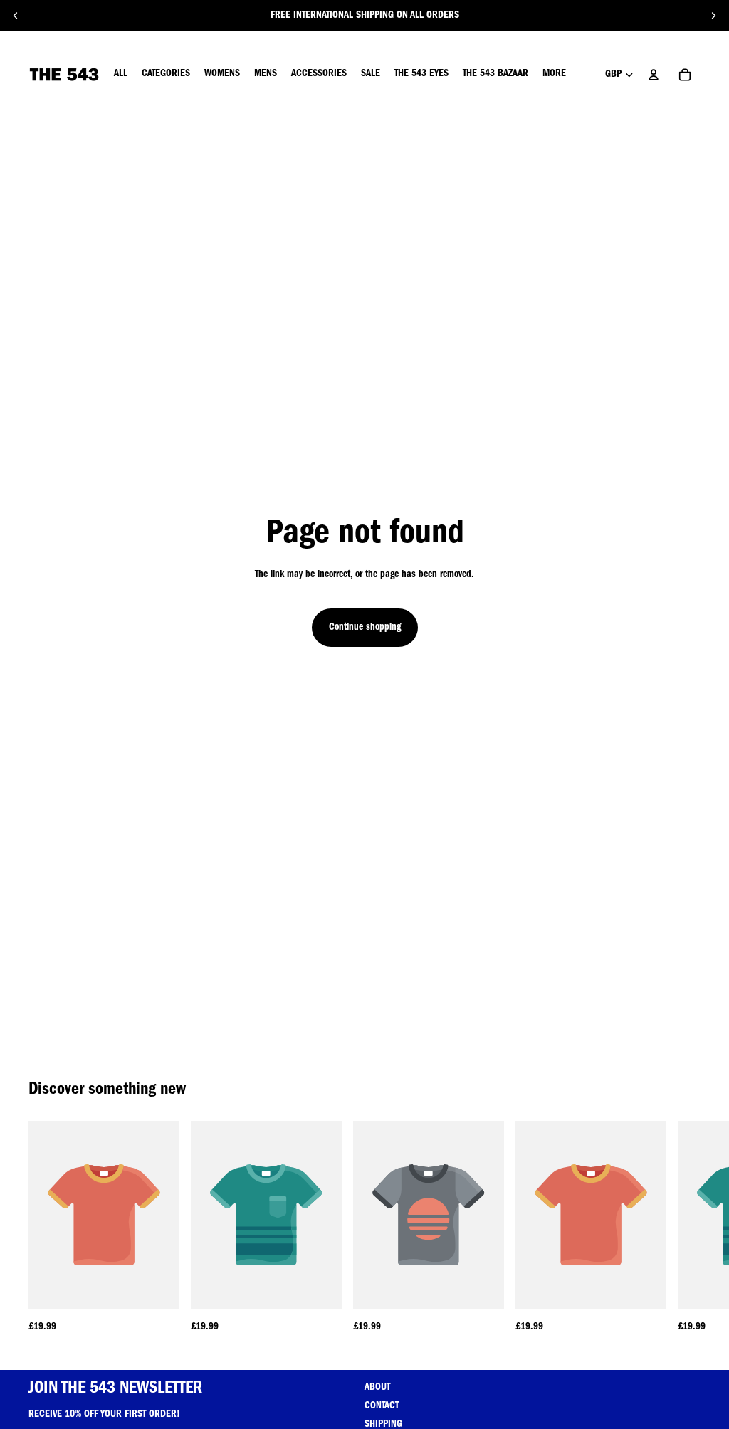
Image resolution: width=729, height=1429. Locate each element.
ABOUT (377, 1388)
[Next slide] (713, 15)
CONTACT (381, 1406)
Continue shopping (365, 628)
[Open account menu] (653, 74)
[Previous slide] (15, 15)
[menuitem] (554, 75)
